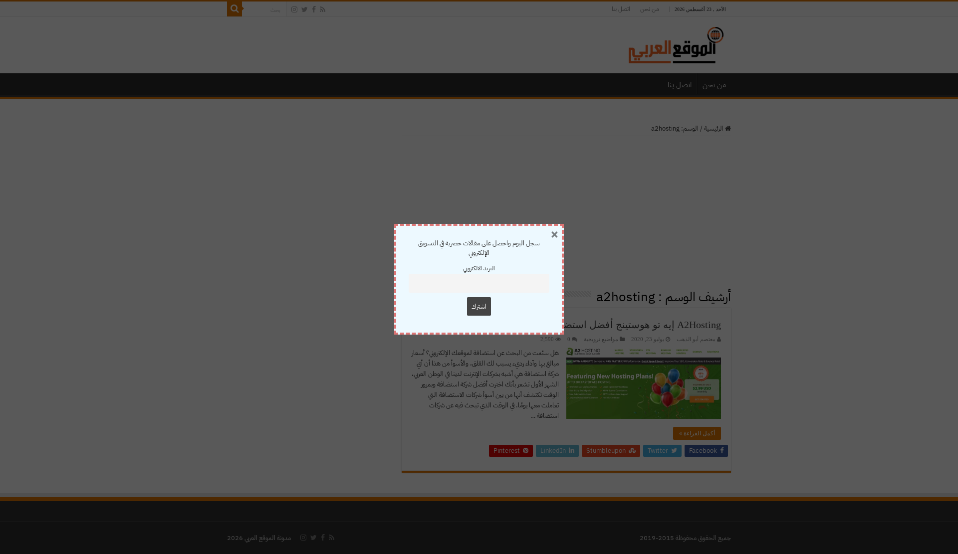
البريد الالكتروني (479, 268)
